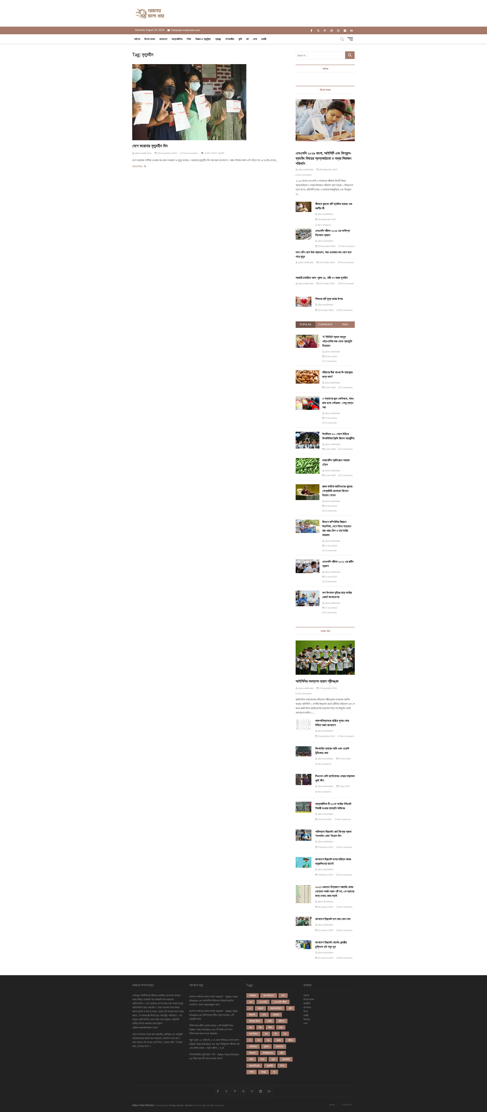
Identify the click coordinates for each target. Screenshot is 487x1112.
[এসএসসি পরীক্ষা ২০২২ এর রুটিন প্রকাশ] (307, 561)
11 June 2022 (330, 545)
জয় (250, 1027)
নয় (259, 1040)
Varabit (188, 1105)
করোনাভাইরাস (276, 1008)
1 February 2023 (325, 874)
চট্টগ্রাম (276, 1014)
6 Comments (346, 387)
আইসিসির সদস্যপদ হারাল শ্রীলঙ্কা (317, 681)
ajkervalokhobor (143, 153)
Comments (325, 324)
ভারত (251, 1059)
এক (250, 1001)
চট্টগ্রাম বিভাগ (254, 1020)
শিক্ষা (189, 39)
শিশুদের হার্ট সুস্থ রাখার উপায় (329, 299)
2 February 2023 (325, 847)
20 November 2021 (167, 153)
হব (274, 1071)
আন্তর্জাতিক (177, 39)
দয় (285, 1033)
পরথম (278, 1040)
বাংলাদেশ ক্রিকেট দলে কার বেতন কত (333, 919)
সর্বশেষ (137, 39)
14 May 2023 (344, 758)
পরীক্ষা (290, 1040)
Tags (345, 324)
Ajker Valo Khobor (143, 1105)
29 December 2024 (326, 246)
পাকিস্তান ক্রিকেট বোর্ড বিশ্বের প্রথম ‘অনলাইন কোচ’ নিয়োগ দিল (333, 833)
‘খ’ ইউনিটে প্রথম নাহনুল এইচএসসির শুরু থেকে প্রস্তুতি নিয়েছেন (337, 341)
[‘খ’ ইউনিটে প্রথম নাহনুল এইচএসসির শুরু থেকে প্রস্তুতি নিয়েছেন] (307, 337)
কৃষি (240, 39)
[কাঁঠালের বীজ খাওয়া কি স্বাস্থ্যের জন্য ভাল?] (307, 372)
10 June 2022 (330, 506)
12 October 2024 (325, 310)
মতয (262, 1059)
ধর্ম (247, 39)
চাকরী (264, 39)
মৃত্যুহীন (221, 153)
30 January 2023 (325, 907)
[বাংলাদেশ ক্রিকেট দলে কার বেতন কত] (303, 921)
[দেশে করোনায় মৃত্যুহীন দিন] (210, 102)
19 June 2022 (330, 418)
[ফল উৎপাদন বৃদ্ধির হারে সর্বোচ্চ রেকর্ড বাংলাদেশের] (307, 592)
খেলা (255, 39)
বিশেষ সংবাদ (149, 39)
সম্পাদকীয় (229, 39)
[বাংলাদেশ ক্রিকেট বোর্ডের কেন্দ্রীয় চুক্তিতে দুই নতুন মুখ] (303, 944)
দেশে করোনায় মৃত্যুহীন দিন (150, 145)
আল (283, 995)
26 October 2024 (327, 262)
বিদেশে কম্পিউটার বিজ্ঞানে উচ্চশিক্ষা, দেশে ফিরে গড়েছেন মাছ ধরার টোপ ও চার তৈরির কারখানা (336, 528)
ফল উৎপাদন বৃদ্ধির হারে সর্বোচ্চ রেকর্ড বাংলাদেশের (337, 594)
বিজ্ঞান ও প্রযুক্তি (203, 39)
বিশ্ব (305, 1011)
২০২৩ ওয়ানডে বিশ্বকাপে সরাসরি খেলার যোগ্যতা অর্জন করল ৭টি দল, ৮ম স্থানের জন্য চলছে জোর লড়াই (334, 891)
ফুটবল (266, 1046)
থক (266, 1033)
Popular (305, 324)
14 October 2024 (327, 283)
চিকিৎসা (282, 1020)
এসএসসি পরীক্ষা (280, 1001)
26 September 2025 (326, 219)
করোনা (207, 153)
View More (140, 166)
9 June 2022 (330, 387)
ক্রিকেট (252, 1014)
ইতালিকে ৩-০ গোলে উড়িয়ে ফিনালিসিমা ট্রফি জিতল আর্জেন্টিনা (338, 436)
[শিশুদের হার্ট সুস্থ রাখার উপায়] (303, 302)
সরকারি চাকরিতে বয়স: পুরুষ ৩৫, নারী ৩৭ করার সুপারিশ (322, 278)
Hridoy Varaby (176, 1105)
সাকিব (251, 1071)
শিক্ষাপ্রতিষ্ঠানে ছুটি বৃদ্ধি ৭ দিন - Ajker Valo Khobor (214, 1054)
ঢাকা (280, 1027)
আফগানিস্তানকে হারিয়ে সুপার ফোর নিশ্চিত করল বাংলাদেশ (332, 722)
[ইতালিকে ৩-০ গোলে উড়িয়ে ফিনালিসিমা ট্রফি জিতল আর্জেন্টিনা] (307, 434)
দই (276, 1033)
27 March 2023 (324, 819)
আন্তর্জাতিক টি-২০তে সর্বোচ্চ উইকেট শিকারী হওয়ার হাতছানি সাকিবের (333, 806)
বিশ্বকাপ (252, 1052)
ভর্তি (281, 1052)
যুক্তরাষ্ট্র (286, 1059)
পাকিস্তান (253, 1046)
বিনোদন (306, 1019)
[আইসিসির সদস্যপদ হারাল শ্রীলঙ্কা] (325, 657)
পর (268, 1040)
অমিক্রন (252, 995)
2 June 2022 (330, 449)
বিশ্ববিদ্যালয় (268, 1052)
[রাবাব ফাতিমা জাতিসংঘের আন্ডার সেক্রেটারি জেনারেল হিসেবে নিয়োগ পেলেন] (307, 486)
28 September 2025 (328, 169)
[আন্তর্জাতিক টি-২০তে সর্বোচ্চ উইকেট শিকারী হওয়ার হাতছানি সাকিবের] (303, 807)
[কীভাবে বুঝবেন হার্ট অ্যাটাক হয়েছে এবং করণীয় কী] (303, 207)
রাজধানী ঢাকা (254, 1065)
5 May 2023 (344, 786)
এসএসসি (263, 1001)
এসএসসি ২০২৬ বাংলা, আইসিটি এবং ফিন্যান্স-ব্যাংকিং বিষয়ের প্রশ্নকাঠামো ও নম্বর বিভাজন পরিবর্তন (323, 158)
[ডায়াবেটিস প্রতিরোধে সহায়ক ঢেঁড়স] (307, 460)
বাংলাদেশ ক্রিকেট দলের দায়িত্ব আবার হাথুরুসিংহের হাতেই (333, 861)
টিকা (270, 1027)
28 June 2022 (330, 356)
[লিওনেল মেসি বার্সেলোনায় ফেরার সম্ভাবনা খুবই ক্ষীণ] (303, 779)
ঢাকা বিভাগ (253, 1033)
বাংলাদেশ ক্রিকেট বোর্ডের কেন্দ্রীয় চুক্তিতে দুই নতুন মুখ (331, 944)
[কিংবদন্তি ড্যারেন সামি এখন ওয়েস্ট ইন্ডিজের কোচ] (303, 751)
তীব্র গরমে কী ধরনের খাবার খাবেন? (208, 1058)
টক (260, 1027)
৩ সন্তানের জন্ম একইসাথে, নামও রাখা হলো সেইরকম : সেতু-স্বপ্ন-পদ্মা (338, 402)
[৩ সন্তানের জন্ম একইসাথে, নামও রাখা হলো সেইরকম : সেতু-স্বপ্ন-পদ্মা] (307, 398)
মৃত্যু (273, 1059)
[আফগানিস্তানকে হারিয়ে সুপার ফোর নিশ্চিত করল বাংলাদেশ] (303, 724)
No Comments (190, 153)
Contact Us (347, 1104)
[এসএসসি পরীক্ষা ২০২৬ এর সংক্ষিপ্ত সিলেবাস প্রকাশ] (303, 234)
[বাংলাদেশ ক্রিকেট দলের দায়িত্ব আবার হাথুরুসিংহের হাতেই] (303, 862)
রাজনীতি (270, 1065)
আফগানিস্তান (268, 995)
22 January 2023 (325, 930)
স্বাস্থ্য (218, 39)
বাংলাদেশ (163, 39)
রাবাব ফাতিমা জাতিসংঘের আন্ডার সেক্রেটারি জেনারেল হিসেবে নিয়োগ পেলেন (337, 490)
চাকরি (269, 1020)
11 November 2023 (328, 688)
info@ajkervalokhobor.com (185, 30)
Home (332, 1104)
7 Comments (330, 361)
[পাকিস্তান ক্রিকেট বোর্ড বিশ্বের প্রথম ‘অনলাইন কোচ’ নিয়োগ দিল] (303, 835)
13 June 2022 (330, 607)
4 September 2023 (326, 736)
